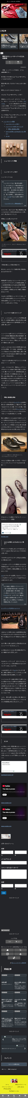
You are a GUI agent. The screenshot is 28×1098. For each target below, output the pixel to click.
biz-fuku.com (4, 536)
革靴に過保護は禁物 (13, 129)
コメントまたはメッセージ (9, 867)
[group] (9, 41)
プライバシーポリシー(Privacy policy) (7, 1088)
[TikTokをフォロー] (14, 957)
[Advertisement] (14, 913)
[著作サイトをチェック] (7, 950)
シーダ (9, 197)
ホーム (7, 1084)
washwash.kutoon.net (7, 775)
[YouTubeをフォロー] (20, 953)
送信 (3, 893)
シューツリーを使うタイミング (14, 126)
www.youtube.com (6, 803)
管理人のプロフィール (20, 1084)
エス (2, 575)
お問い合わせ (20, 1087)
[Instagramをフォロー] (7, 953)
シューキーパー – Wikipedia (12, 203)
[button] (25, 41)
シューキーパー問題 (9, 121)
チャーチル (19, 409)
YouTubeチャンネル (14, 1091)
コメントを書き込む (14, 1064)
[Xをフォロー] (20, 950)
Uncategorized (6, 930)
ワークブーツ (17, 402)
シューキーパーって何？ (12, 124)
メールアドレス (6, 859)
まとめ (7, 136)
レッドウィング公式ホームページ (10, 608)
